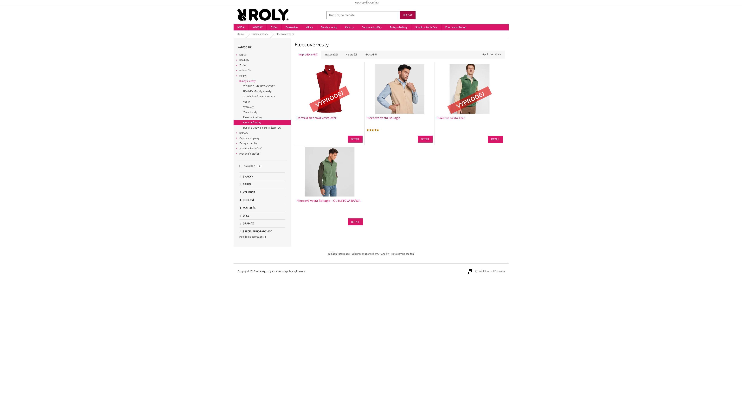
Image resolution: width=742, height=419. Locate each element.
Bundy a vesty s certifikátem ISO (262, 128)
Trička (243, 65)
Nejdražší (351, 55)
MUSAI (243, 55)
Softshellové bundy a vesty (259, 97)
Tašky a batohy (248, 143)
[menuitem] (241, 27)
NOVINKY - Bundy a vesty (257, 91)
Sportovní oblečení (250, 149)
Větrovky (248, 107)
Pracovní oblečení (249, 154)
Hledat (407, 15)
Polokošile (245, 71)
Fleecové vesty (252, 123)
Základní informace (339, 254)
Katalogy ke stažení (402, 254)
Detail (355, 139)
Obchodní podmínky (367, 2)
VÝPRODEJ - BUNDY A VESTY (259, 86)
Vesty (246, 102)
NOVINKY (244, 60)
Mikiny (243, 76)
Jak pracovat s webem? (365, 254)
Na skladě (252, 166)
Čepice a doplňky (249, 138)
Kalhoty (243, 133)
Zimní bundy (250, 112)
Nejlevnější (331, 55)
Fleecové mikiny (252, 117)
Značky (385, 254)
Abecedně (371, 55)
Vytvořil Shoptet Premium (490, 271)
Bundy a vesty (247, 81)
